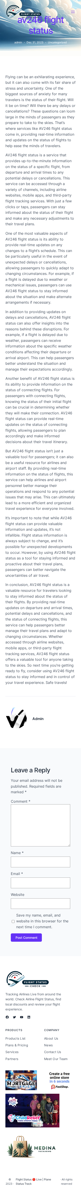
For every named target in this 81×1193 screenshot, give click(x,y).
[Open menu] (73, 12)
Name (17, 853)
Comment (20, 801)
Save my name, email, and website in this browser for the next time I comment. (42, 921)
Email (17, 873)
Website (17, 894)
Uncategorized (57, 42)
